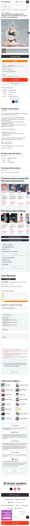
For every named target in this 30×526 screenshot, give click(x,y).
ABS (15, 92)
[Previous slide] (1, 33)
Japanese (10, 147)
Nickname (5, 329)
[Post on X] (13, 101)
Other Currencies (5, 67)
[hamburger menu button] (27, 2)
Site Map (22, 513)
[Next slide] (29, 33)
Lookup (6, 264)
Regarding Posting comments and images (18, 281)
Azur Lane (6, 249)
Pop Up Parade (8, 262)
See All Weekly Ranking (15, 237)
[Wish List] (19, 2)
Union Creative (12, 90)
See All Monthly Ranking (14, 240)
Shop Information (21, 511)
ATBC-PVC (11, 92)
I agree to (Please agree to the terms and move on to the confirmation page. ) (15, 364)
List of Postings (8, 279)
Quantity (4, 74)
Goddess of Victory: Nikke (11, 251)
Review (4, 337)
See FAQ (14, 471)
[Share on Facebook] (16, 101)
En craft (10, 94)
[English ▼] (17, 2)
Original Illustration (13, 96)
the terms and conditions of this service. (15, 363)
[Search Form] (24, 2)
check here (22, 436)
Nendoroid (7, 260)
